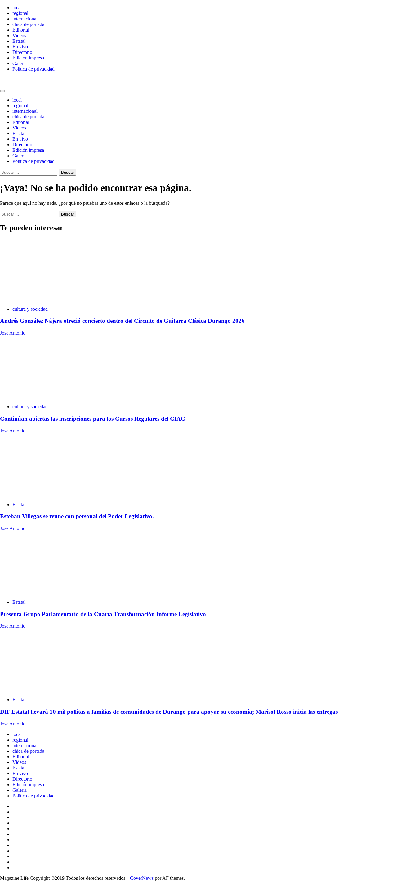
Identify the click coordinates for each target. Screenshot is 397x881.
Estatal (18, 41)
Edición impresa (28, 57)
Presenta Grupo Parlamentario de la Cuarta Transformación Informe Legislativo (103, 614)
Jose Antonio (12, 332)
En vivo (20, 46)
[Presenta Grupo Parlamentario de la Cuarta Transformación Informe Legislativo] (46, 591)
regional (20, 13)
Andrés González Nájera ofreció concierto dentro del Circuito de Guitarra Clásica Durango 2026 (122, 321)
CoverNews (142, 878)
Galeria (19, 63)
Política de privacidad (33, 69)
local (17, 7)
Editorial (20, 30)
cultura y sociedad (30, 309)
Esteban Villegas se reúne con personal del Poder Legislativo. (77, 516)
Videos (19, 35)
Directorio (22, 52)
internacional (25, 18)
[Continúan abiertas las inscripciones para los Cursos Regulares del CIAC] (46, 396)
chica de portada (28, 24)
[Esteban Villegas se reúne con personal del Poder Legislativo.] (46, 494)
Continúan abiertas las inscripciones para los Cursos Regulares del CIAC (92, 418)
